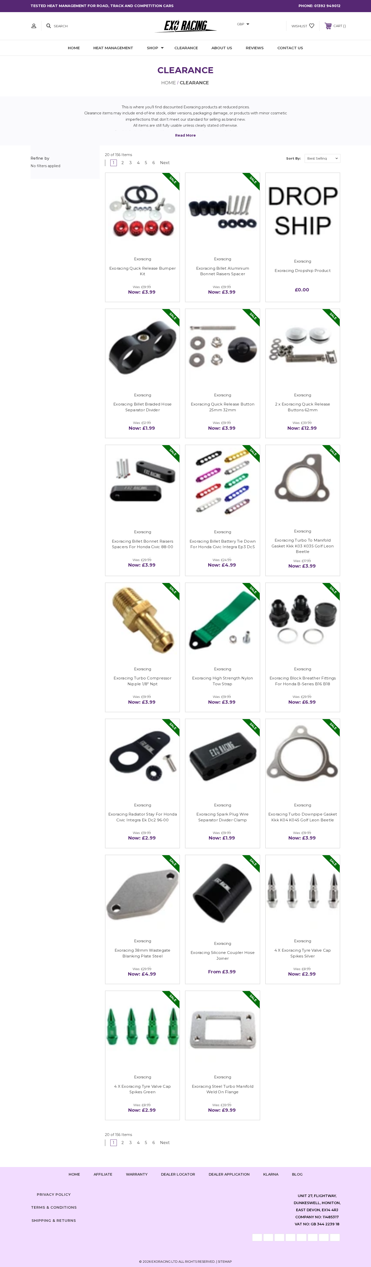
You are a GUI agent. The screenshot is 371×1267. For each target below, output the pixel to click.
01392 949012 (327, 6)
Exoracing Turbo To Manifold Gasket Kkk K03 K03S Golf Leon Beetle (303, 546)
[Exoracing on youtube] (200, 1193)
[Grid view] (263, 158)
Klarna (270, 1174)
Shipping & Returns (54, 1220)
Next (165, 162)
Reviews (255, 47)
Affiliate (103, 1174)
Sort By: (293, 158)
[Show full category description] (185, 135)
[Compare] (154, 241)
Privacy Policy (54, 1194)
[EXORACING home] (185, 26)
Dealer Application (229, 1174)
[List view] (277, 158)
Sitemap (225, 1261)
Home (74, 47)
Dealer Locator (178, 1174)
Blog (297, 1174)
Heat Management (113, 47)
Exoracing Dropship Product (303, 270)
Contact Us (290, 47)
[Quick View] (131, 241)
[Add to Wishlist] (142, 241)
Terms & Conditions (54, 1207)
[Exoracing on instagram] (185, 1193)
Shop (152, 47)
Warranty (136, 1174)
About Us (221, 47)
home (74, 1174)
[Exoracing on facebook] (170, 1193)
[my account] (33, 26)
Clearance (186, 47)
